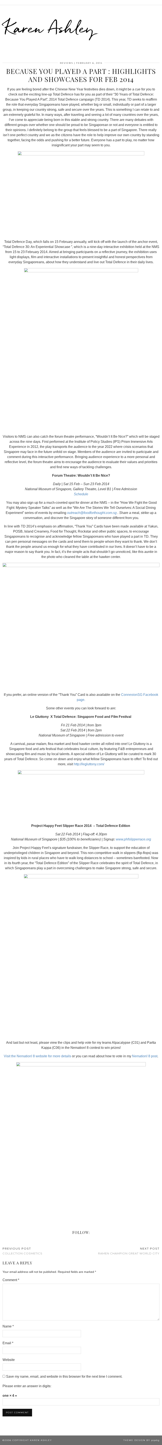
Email (8, 1343)
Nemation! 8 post (144, 1056)
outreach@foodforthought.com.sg (92, 513)
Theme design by (141, 1440)
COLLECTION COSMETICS (22, 1251)
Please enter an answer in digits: (27, 1386)
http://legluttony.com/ (89, 764)
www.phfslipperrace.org (133, 839)
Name (8, 1326)
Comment (11, 1280)
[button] (159, 2)
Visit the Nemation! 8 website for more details (37, 1056)
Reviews (66, 63)
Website (9, 1360)
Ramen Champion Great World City (128, 1251)
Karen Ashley (49, 27)
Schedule (81, 494)
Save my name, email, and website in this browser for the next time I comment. (64, 1376)
